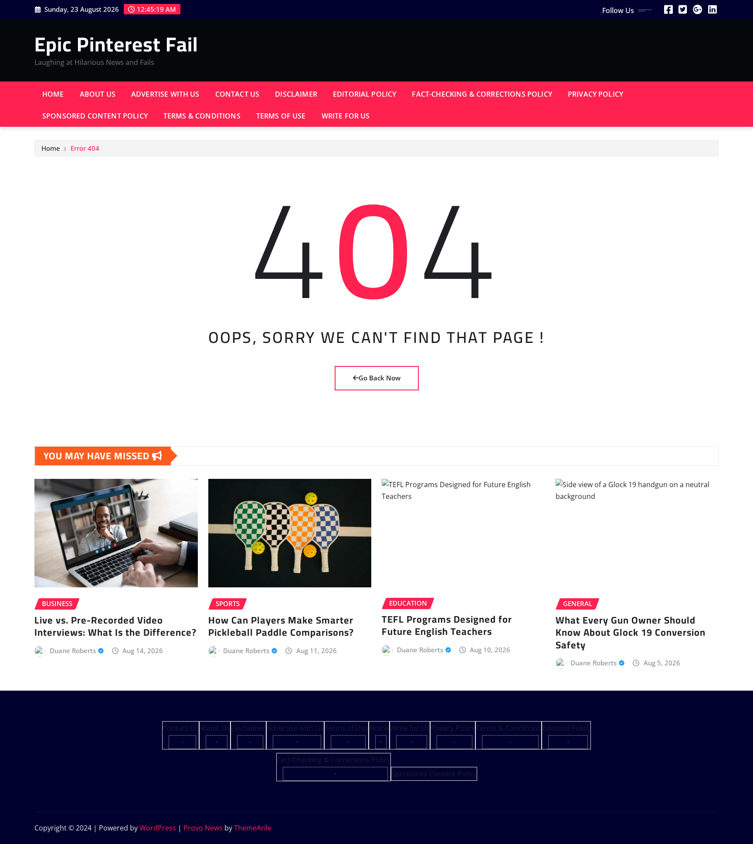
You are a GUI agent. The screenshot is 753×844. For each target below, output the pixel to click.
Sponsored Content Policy (95, 116)
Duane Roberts (73, 650)
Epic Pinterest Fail (116, 44)
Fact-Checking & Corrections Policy (482, 94)
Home (53, 94)
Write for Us (346, 116)
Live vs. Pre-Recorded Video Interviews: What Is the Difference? (115, 626)
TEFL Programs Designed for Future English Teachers (447, 625)
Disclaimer (296, 94)
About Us (97, 94)
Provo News (203, 828)
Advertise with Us (165, 94)
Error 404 (85, 148)
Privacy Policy (595, 94)
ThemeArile (252, 828)
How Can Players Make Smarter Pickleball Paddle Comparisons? (281, 626)
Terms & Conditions (202, 116)
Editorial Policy (365, 94)
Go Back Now (379, 377)
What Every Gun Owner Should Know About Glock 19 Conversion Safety (631, 632)
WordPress (157, 828)
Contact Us (237, 94)
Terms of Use (281, 116)
